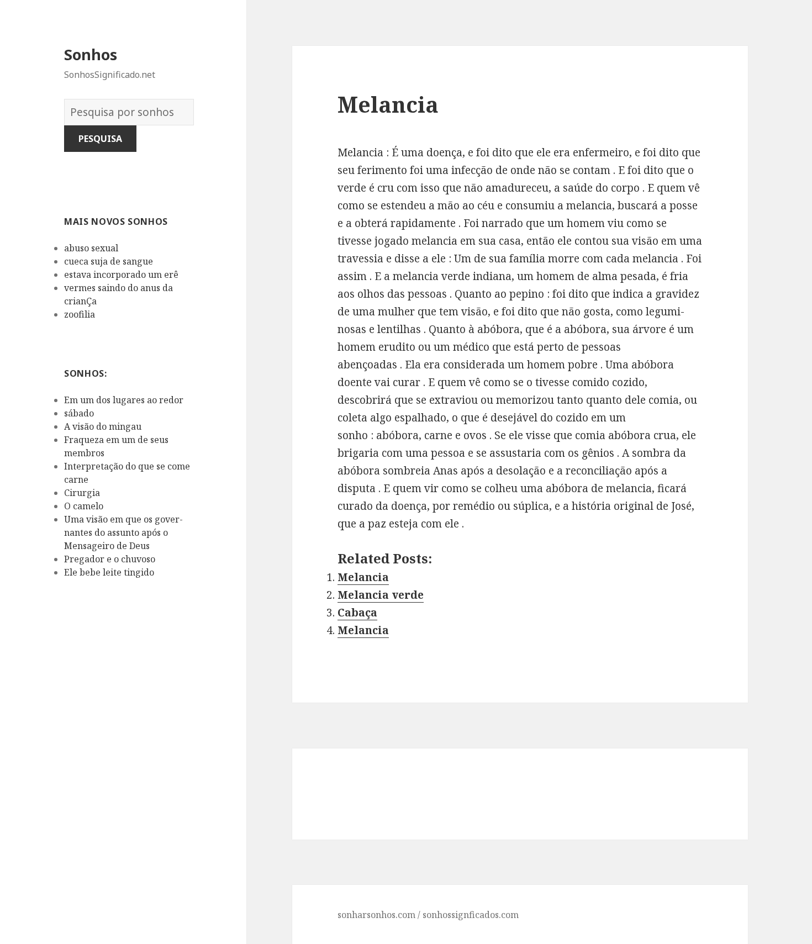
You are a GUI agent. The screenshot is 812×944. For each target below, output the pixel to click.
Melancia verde (381, 595)
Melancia (363, 577)
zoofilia (79, 314)
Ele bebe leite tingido (109, 572)
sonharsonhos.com (376, 915)
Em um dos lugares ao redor (123, 400)
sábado (79, 413)
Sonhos (90, 54)
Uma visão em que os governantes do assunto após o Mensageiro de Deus (123, 532)
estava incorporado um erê (121, 274)
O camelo (83, 506)
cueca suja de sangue (108, 261)
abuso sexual (91, 248)
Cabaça (357, 612)
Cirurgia (82, 493)
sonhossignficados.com (471, 915)
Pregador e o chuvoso (109, 559)
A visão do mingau (102, 426)
